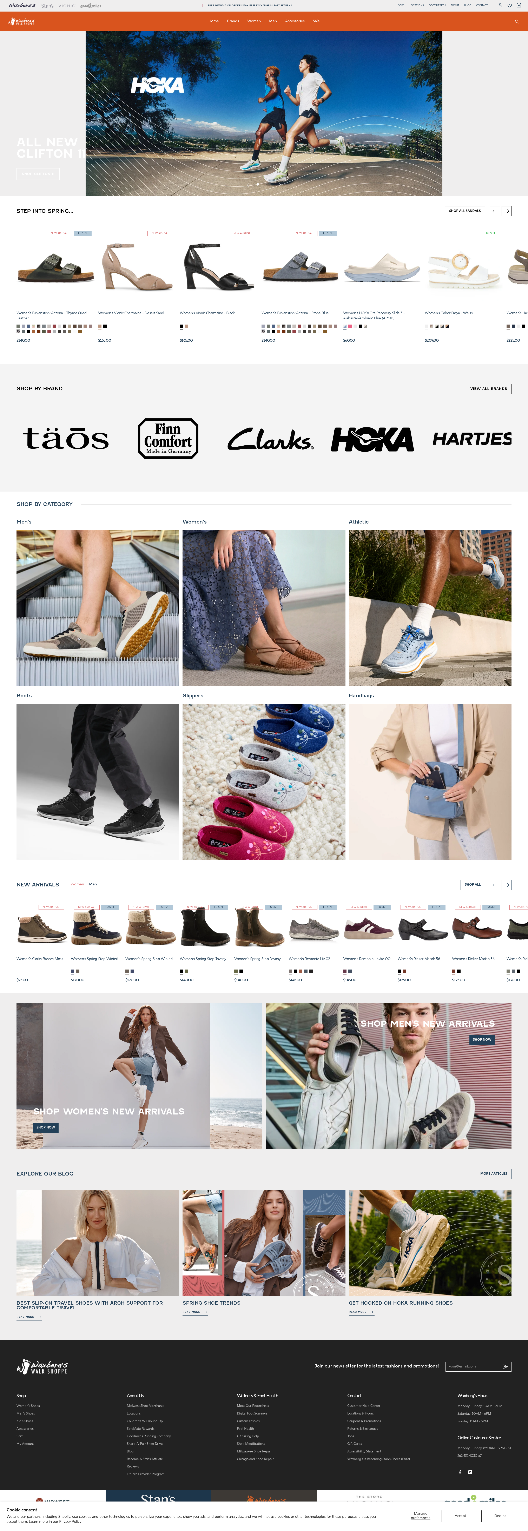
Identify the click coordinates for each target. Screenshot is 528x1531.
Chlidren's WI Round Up (145, 1421)
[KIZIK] (168, 438)
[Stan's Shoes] (21, 21)
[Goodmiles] (90, 5)
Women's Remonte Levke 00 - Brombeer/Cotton (368, 959)
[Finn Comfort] (475, 438)
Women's (195, 522)
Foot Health (437, 5)
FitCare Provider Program (146, 1474)
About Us (135, 1396)
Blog (467, 5)
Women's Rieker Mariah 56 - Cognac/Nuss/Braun (474, 959)
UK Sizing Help (248, 1436)
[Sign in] (500, 6)
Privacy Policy (70, 1522)
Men (273, 21)
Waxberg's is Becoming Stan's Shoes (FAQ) (378, 1459)
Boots (24, 696)
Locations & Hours (360, 1413)
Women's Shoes (28, 1406)
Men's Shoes (25, 1413)
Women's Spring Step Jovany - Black (204, 959)
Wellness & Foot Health (257, 1396)
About (455, 5)
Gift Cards (354, 1444)
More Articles (493, 1174)
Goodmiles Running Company (149, 1436)
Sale (316, 21)
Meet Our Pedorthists (253, 1406)
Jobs (401, 5)
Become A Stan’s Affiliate (145, 1459)
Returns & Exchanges (362, 1429)
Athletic (359, 522)
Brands (233, 21)
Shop (21, 1396)
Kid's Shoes (24, 1421)
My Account (25, 1444)
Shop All (473, 884)
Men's (24, 522)
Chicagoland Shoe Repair (255, 1459)
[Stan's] (47, 5)
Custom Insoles (248, 1421)
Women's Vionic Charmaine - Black (207, 313)
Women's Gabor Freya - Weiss (449, 313)
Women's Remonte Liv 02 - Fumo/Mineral (310, 959)
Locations (416, 5)
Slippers (193, 696)
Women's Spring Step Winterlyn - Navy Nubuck (96, 959)
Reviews (133, 1466)
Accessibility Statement (364, 1451)
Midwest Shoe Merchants (145, 1406)
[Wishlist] (510, 5)
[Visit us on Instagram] (470, 1472)
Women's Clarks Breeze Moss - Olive (40, 959)
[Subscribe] (506, 1367)
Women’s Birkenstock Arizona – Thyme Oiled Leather (51, 316)
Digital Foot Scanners (252, 1413)
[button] (258, 184)
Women (254, 21)
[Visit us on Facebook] (460, 1472)
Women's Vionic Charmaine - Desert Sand (131, 313)
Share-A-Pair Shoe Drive (145, 1444)
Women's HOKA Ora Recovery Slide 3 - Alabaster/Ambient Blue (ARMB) (374, 316)
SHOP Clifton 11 (38, 174)
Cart (19, 1436)
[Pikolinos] (66, 438)
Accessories (295, 21)
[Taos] (372, 438)
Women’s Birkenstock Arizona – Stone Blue (295, 313)
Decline (500, 1516)
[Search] (517, 21)
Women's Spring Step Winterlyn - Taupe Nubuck (150, 959)
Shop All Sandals (465, 211)
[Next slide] (280, 185)
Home (214, 21)
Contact (482, 5)
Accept (460, 1516)
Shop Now (46, 1127)
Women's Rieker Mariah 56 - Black (420, 959)
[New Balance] (270, 438)
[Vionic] (67, 5)
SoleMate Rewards (140, 1429)
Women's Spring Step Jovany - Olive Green (258, 959)
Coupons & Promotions (364, 1421)
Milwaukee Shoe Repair (254, 1451)
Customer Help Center (363, 1406)
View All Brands (488, 389)
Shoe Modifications (251, 1444)
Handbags (361, 696)
